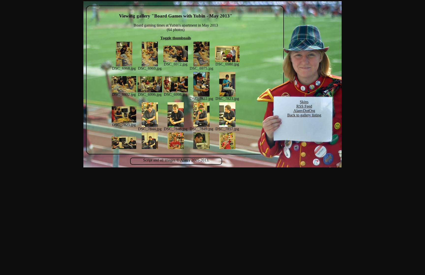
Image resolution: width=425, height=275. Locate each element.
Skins (304, 102)
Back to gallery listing (304, 115)
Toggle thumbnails (175, 38)
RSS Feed (304, 106)
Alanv (185, 160)
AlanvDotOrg (304, 111)
